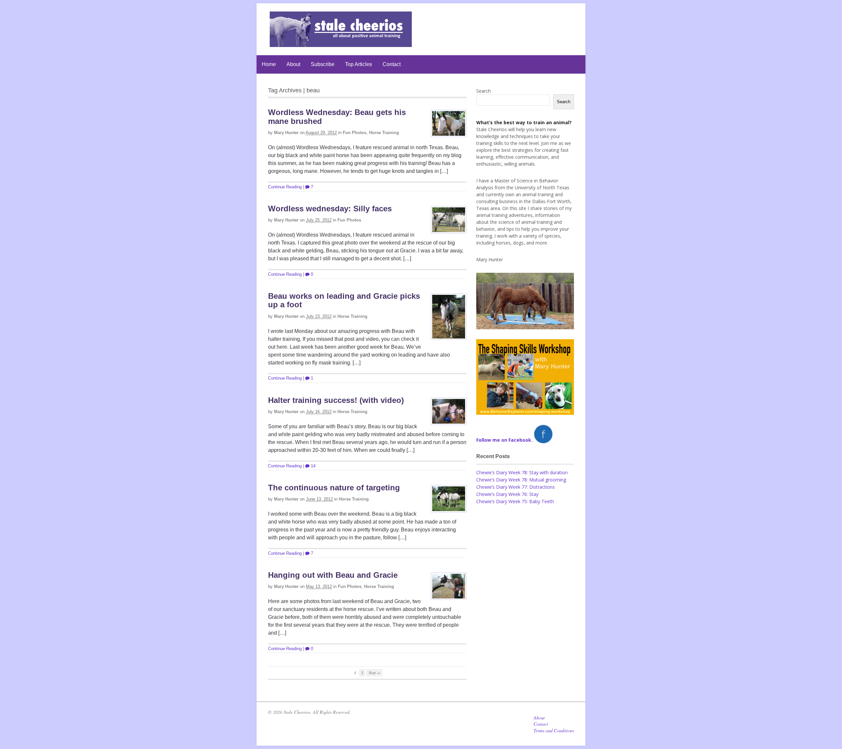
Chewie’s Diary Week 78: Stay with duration (522, 472)
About (293, 64)
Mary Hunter (286, 132)
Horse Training (384, 132)
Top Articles (358, 64)
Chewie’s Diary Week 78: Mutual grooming (521, 480)
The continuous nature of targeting (334, 487)
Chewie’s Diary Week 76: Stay (507, 494)
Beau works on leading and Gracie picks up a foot (344, 300)
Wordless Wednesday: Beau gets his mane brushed (337, 116)
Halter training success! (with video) (336, 400)
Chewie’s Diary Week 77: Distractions (515, 487)
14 (312, 465)
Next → (374, 672)
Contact (392, 64)
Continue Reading (285, 186)
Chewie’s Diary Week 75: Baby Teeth (515, 501)
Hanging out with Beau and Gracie (333, 575)
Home (269, 64)
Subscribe (322, 64)
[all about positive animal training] (341, 43)
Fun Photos (354, 132)
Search (483, 91)
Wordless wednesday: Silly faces (330, 208)
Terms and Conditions (553, 730)
